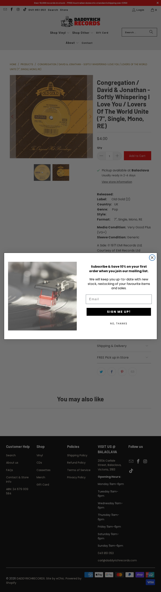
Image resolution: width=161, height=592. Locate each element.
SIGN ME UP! (119, 311)
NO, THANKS (118, 323)
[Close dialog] (152, 258)
